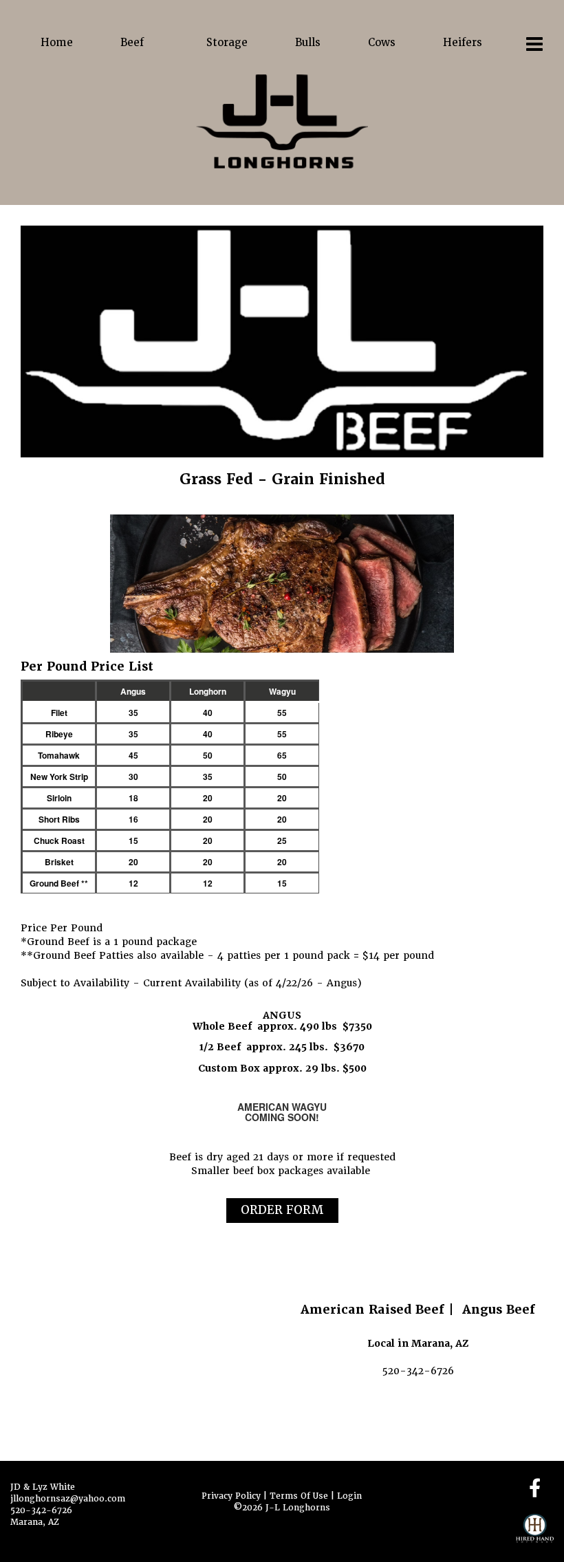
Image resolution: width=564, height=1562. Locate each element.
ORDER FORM (282, 1209)
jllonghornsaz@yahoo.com (67, 1498)
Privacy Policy (231, 1495)
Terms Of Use (299, 1495)
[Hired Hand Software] (535, 1534)
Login (349, 1495)
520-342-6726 (41, 1510)
